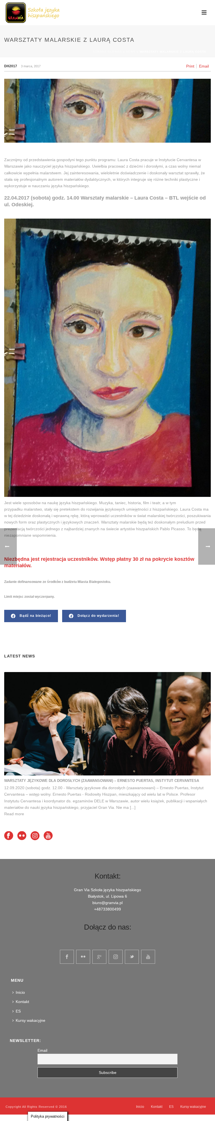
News (130, 51)
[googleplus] (99, 957)
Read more (14, 814)
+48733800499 (107, 909)
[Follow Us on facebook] (8, 836)
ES (18, 1011)
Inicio (20, 992)
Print (190, 66)
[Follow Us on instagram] (35, 836)
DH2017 (10, 66)
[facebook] (67, 957)
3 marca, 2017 (31, 66)
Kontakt (22, 1001)
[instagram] (116, 957)
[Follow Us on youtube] (48, 836)
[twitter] (132, 957)
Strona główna (107, 51)
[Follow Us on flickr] (21, 836)
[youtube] (148, 957)
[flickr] (83, 957)
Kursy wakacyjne (30, 1020)
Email (204, 66)
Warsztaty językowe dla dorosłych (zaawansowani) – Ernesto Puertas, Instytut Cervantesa (101, 781)
